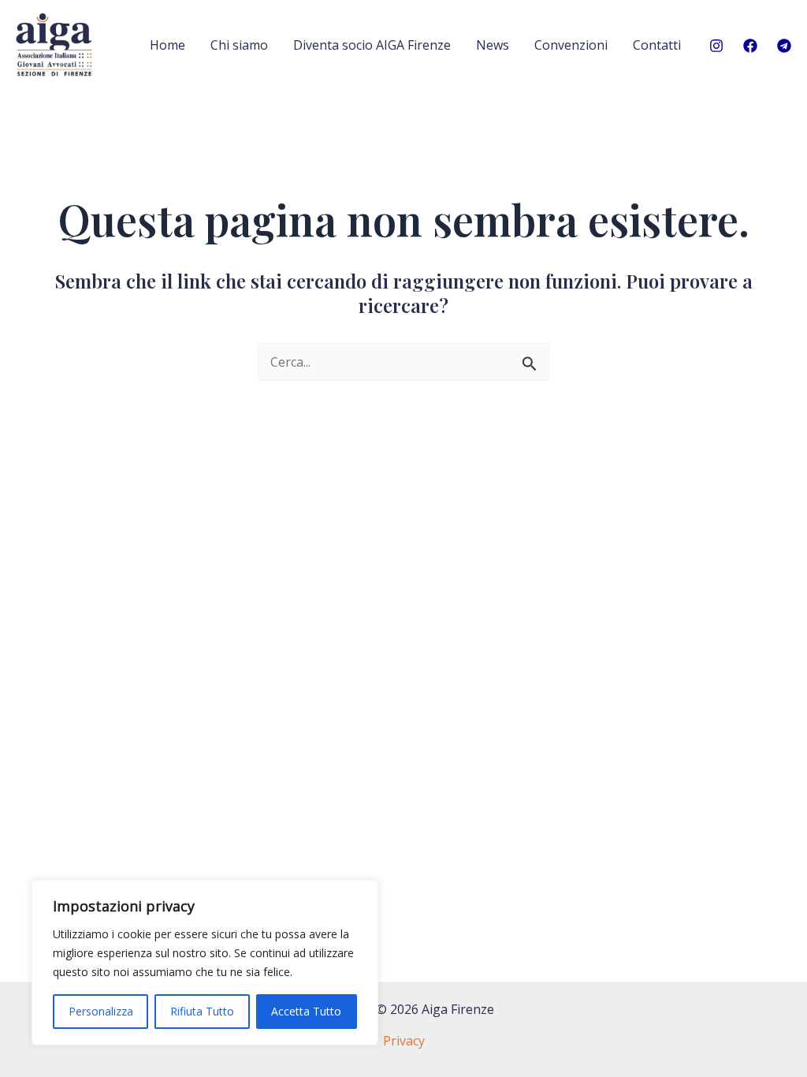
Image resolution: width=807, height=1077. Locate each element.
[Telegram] (784, 46)
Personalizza (101, 1011)
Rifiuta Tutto (202, 1011)
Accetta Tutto (306, 1011)
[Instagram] (716, 46)
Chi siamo (239, 45)
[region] (205, 962)
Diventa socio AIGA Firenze (372, 45)
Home (167, 45)
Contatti (657, 45)
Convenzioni (571, 45)
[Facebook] (750, 46)
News (492, 45)
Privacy (404, 1040)
